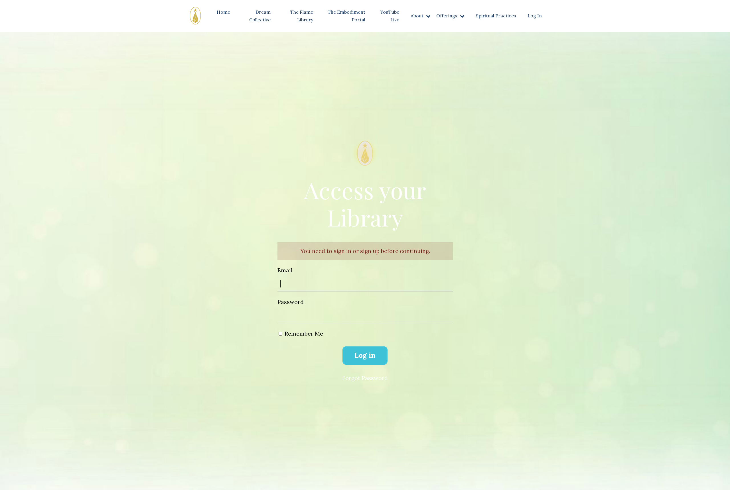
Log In (535, 16)
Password (290, 301)
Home (223, 12)
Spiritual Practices (496, 16)
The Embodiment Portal (346, 16)
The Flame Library (301, 16)
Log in (365, 355)
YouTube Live (389, 16)
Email (285, 270)
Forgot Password (365, 377)
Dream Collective (260, 16)
